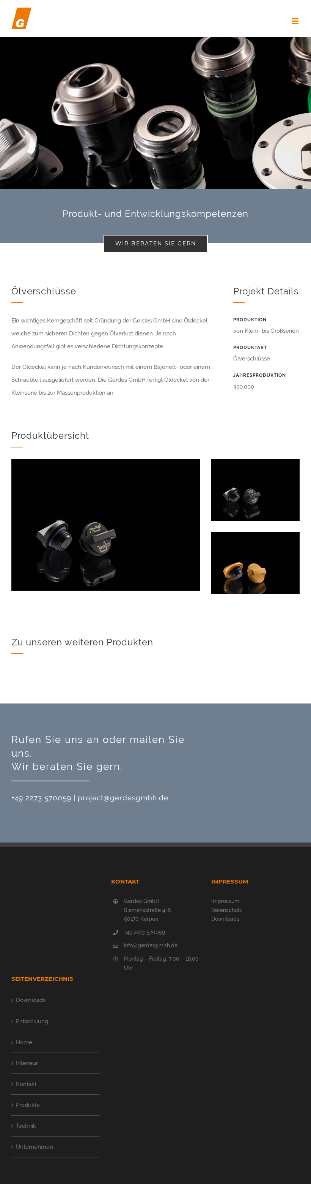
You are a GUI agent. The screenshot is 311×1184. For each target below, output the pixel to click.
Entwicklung (32, 1021)
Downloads (225, 919)
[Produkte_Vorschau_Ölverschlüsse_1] (255, 465)
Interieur (27, 1063)
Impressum (225, 901)
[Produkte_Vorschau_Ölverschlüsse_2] (255, 538)
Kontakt (26, 1084)
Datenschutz (226, 910)
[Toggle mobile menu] (296, 21)
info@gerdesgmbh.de (150, 945)
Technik (26, 1125)
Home (24, 1042)
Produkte (28, 1105)
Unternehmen (34, 1146)
